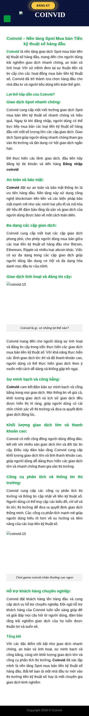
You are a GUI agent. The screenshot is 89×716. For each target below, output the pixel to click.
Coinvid (57, 710)
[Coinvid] (48, 18)
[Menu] (7, 18)
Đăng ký (43, 5)
